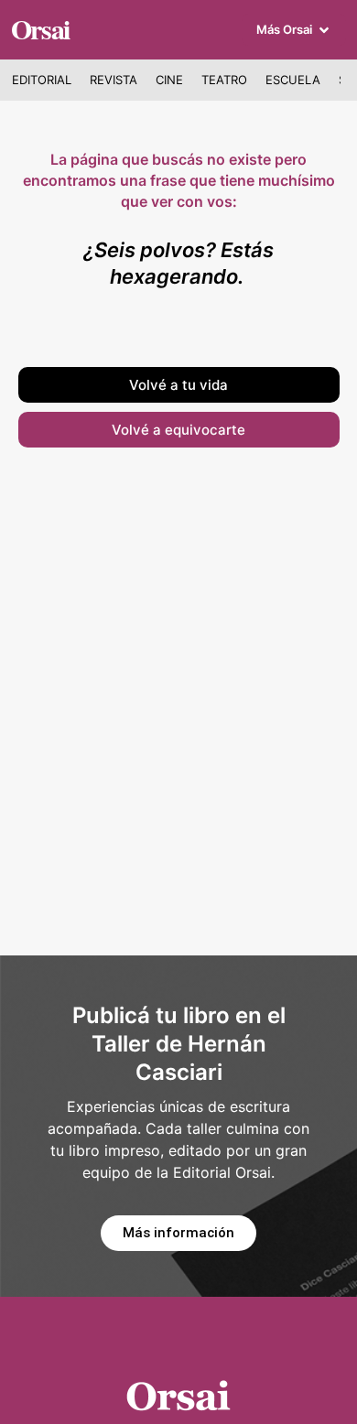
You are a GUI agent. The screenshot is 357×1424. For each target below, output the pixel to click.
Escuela (292, 79)
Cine (169, 79)
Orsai (40, 28)
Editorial (41, 79)
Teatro (224, 79)
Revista (113, 79)
